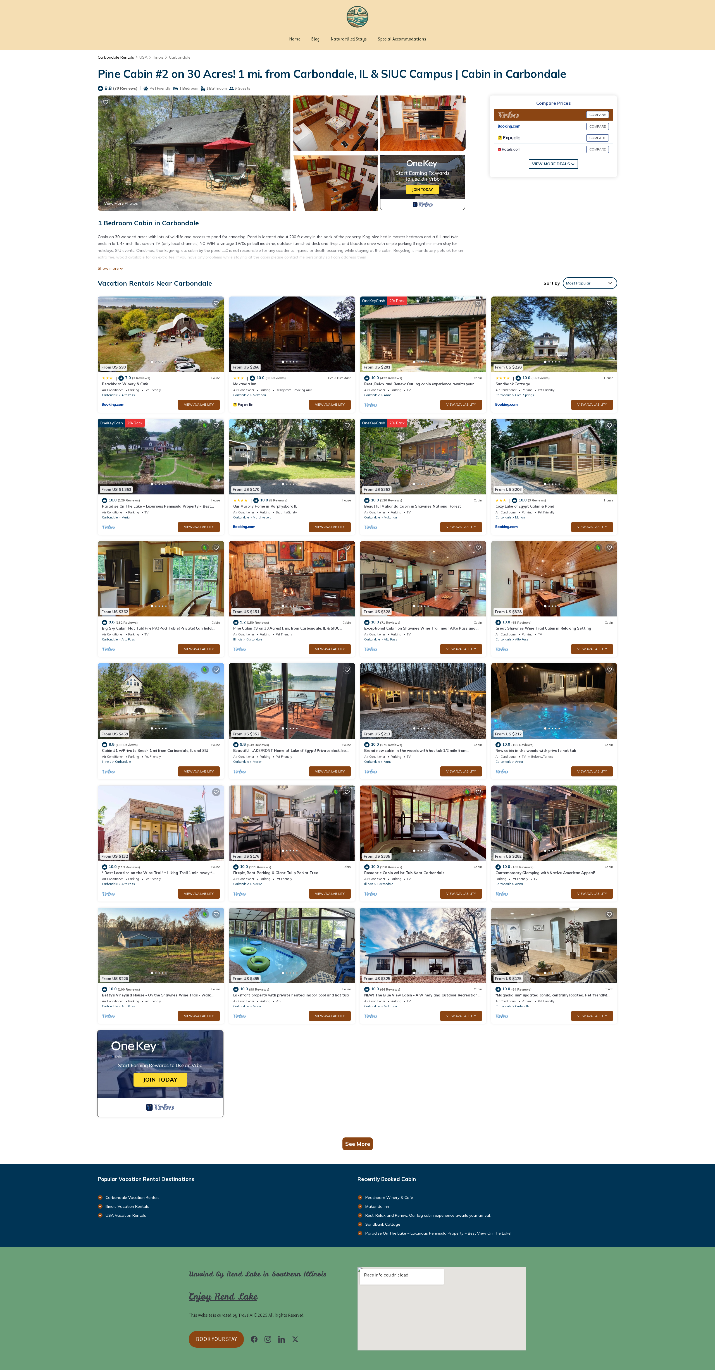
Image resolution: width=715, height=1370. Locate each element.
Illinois (158, 57)
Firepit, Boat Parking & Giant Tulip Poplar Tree (275, 873)
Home (294, 39)
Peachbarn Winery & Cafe (125, 384)
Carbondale (179, 57)
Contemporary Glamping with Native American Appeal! (545, 873)
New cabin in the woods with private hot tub (535, 750)
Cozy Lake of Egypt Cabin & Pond (524, 506)
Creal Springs (524, 395)
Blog (315, 39)
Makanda (259, 395)
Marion (126, 517)
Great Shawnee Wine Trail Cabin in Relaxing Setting (543, 628)
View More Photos (121, 203)
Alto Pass (128, 395)
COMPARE (597, 115)
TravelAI (246, 1315)
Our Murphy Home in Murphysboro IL (265, 506)
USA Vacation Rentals (126, 1215)
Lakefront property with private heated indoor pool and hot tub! (291, 995)
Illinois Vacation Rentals (127, 1206)
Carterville (522, 1006)
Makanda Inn (244, 384)
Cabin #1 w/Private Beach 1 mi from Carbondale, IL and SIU (155, 750)
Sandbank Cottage (512, 384)
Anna (388, 395)
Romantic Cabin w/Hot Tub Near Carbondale (404, 873)
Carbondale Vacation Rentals (132, 1197)
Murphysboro (262, 517)
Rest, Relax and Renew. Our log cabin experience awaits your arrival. (428, 1215)
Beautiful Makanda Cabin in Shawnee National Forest (412, 506)
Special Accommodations (402, 39)
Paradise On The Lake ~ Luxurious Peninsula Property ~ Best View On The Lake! (438, 1233)
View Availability (199, 405)
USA (143, 57)
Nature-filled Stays (349, 39)
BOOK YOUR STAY (216, 1339)
